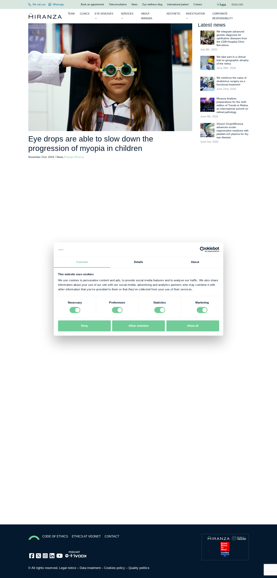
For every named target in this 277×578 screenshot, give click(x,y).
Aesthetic (174, 13)
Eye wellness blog (152, 4)
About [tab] (195, 262)
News (135, 4)
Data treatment (90, 568)
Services (127, 13)
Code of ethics (55, 536)
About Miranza (146, 16)
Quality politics (139, 568)
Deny (84, 325)
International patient (178, 4)
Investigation (195, 13)
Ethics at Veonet (86, 536)
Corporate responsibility (222, 16)
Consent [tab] (82, 262)
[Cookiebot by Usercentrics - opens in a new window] (202, 249)
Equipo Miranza (74, 157)
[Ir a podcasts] (76, 553)
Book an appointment (92, 4)
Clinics (85, 13)
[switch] (117, 310)
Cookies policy (114, 568)
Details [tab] (138, 262)
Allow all (192, 325)
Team (71, 13)
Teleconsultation (118, 4)
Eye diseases (104, 13)
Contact (198, 4)
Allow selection (139, 325)
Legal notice (67, 568)
